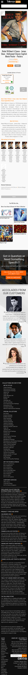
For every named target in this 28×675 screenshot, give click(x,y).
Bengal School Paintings (10, 431)
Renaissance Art (8, 405)
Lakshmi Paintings (8, 423)
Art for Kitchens (8, 467)
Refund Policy (4, 653)
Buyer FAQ (3, 650)
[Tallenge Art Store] (14, 2)
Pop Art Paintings (8, 402)
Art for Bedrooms (8, 465)
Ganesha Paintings (8, 421)
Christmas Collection (9, 446)
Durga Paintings (7, 455)
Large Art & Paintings (9, 450)
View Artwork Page (13, 61)
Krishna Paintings (8, 415)
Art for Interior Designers (10, 485)
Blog (2, 667)
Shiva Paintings (7, 418)
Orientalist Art (7, 400)
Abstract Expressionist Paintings (12, 408)
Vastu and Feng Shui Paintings (11, 459)
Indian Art (6, 394)
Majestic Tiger (3, 242)
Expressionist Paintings (9, 389)
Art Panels (6, 413)
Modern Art (6, 397)
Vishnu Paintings (8, 420)
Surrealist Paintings (8, 407)
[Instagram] (23, 659)
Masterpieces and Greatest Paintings (13, 441)
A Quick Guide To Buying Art (3, 643)
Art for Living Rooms (9, 464)
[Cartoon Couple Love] (6, 212)
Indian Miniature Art (8, 395)
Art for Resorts (7, 473)
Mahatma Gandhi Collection (11, 426)
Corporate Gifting (8, 483)
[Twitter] (19, 659)
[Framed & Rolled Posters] (18, 531)
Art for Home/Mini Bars (9, 470)
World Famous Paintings (10, 436)
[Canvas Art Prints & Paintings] (21, 543)
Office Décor (7, 482)
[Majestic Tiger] (6, 233)
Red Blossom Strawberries (20, 234)
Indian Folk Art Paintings (10, 444)
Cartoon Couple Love (4, 218)
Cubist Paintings (8, 387)
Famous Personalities (9, 452)
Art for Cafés (7, 475)
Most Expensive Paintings (10, 442)
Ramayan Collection (9, 447)
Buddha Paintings (8, 416)
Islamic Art (6, 392)
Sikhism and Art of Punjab (10, 454)
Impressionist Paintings (9, 390)
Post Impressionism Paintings (11, 403)
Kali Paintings (7, 457)
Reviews (3, 651)
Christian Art (7, 433)
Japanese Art (7, 429)
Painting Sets (7, 449)
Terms (2, 654)
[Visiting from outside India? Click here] (20, 491)
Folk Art (5, 398)
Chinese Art (6, 434)
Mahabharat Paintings (9, 439)
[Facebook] (21, 659)
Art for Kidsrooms (8, 468)
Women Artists (7, 438)
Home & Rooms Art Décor (9, 187)
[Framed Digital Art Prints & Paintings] (1, 560)
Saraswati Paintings (9, 425)
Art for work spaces (9, 477)
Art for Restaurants (8, 472)
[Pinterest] (26, 659)
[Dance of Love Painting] (20, 214)
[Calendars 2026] (12, 514)
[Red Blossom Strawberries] (20, 229)
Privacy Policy (4, 659)
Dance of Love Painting (19, 222)
